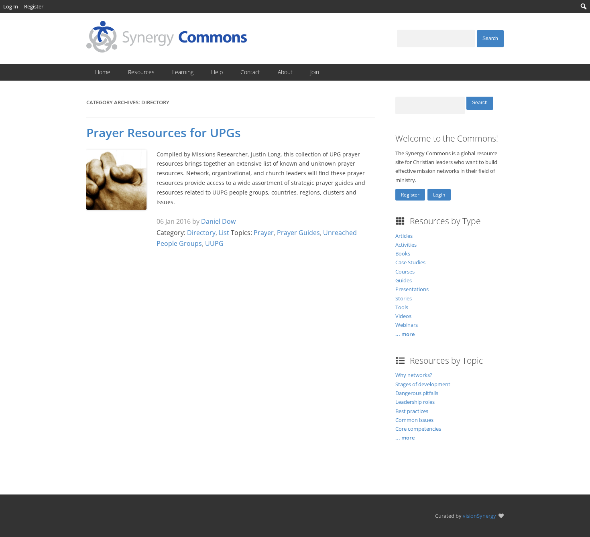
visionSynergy (479, 515)
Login (439, 194)
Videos (403, 316)
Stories (403, 298)
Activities (406, 244)
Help (217, 72)
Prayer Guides (298, 232)
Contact (250, 72)
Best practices (411, 411)
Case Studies (410, 262)
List (224, 232)
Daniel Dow (218, 221)
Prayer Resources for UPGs (163, 132)
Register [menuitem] (33, 6)
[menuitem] (584, 6)
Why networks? (413, 375)
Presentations (412, 289)
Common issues (414, 420)
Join (314, 72)
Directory (201, 232)
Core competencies (418, 428)
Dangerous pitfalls (416, 393)
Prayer (264, 232)
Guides (403, 280)
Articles (404, 235)
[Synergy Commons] (166, 50)
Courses (405, 271)
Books (402, 253)
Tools (401, 307)
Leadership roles (415, 401)
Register (410, 194)
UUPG (214, 243)
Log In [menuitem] (10, 6)
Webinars (406, 324)
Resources (141, 72)
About (285, 72)
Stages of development (422, 384)
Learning (182, 72)
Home (102, 72)
